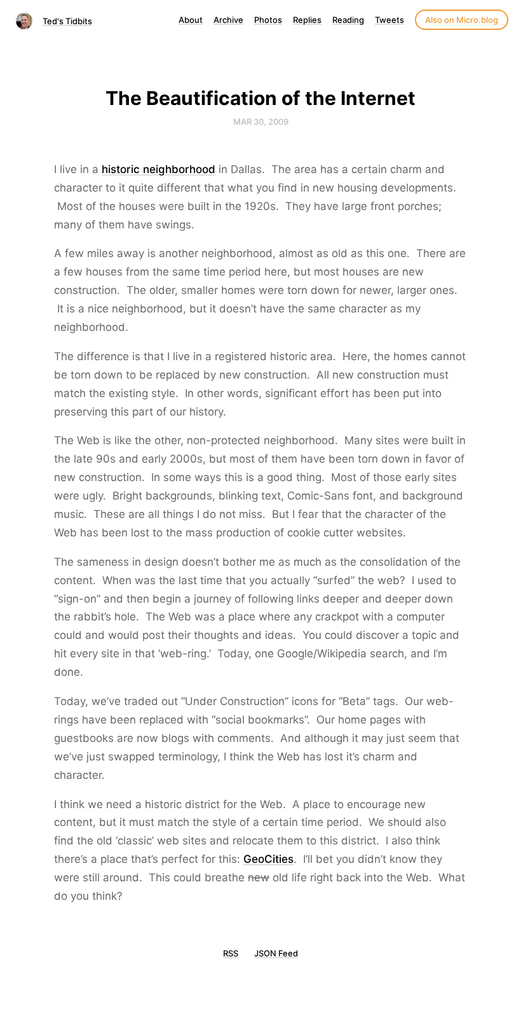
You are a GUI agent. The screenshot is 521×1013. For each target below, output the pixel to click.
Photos (268, 20)
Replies (307, 20)
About (191, 20)
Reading (348, 20)
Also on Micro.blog (461, 20)
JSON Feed (276, 953)
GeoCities (268, 859)
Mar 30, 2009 (260, 121)
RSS (230, 953)
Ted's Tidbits (67, 21)
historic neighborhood (158, 169)
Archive (228, 20)
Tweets (389, 20)
